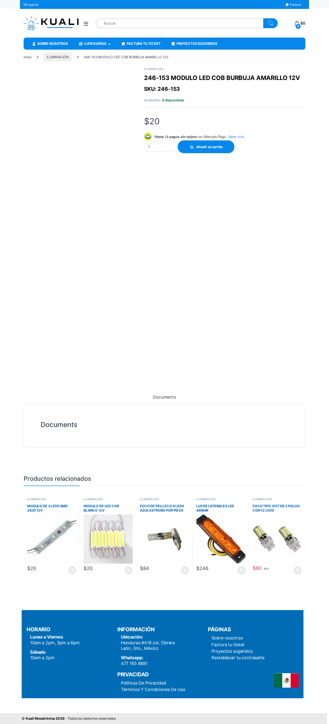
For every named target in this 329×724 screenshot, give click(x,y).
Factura (295, 5)
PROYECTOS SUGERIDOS (197, 43)
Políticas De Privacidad (143, 682)
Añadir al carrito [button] (71, 570)
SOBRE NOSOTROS (52, 43)
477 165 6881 (134, 663)
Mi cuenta (31, 5)
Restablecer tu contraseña (237, 657)
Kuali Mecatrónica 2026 (45, 718)
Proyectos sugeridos (231, 651)
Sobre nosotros (227, 637)
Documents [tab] (164, 397)
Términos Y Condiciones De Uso (153, 689)
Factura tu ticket (228, 644)
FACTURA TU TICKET (144, 43)
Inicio (28, 57)
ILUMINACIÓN (57, 57)
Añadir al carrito (209, 147)
